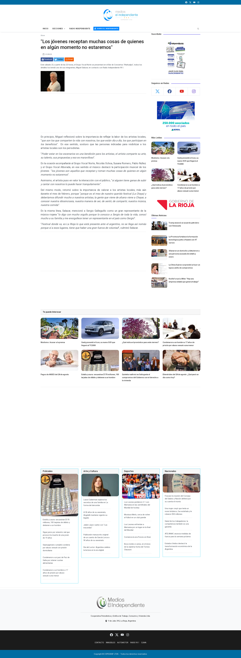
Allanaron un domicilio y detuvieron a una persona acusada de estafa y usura (184, 254)
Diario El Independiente (107, 28)
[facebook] (186, 2)
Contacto (99, 643)
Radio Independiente (79, 29)
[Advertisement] (93, 113)
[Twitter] (117, 635)
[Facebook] (111, 635)
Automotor (122, 643)
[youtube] (194, 2)
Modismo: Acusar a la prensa (53, 342)
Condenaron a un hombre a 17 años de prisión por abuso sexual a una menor (188, 188)
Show (43, 35)
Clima (143, 643)
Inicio (45, 29)
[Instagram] (127, 635)
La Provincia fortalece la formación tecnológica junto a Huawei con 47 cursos (183, 240)
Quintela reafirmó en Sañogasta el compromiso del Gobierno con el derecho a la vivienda (140, 377)
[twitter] (190, 2)
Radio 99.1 (134, 643)
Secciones (57, 29)
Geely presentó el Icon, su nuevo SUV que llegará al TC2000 (187, 161)
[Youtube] (122, 635)
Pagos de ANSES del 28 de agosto (55, 374)
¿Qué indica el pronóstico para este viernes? (140, 342)
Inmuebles (110, 643)
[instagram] (198, 2)
